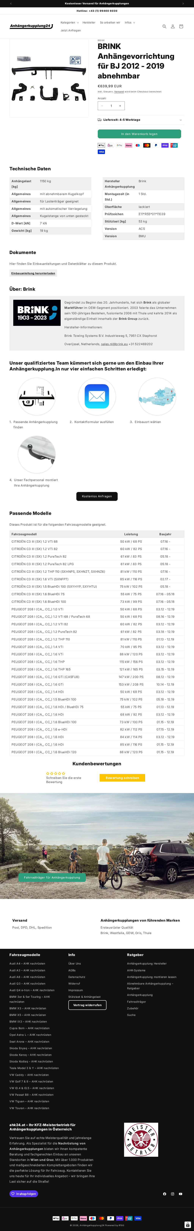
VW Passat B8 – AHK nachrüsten (31, 1094)
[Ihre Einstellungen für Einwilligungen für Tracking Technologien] (188, 1225)
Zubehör (132, 1008)
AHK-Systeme (136, 970)
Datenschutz (76, 976)
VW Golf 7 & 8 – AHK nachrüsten (31, 1081)
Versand (119, 91)
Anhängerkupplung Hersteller (147, 963)
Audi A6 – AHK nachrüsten (27, 976)
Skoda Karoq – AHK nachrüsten (30, 1054)
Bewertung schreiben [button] (122, 778)
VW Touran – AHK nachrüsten (29, 1108)
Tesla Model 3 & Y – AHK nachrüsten (34, 1068)
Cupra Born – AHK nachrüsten (29, 1028)
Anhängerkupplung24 (92, 1225)
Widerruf (74, 983)
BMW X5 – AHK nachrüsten (27, 1014)
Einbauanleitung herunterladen (33, 273)
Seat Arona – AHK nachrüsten (29, 1041)
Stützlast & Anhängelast (84, 996)
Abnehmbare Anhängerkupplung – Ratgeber (150, 986)
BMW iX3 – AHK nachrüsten (28, 1021)
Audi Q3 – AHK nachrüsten (27, 983)
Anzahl (102, 98)
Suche (131, 1014)
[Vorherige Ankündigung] (11, 3)
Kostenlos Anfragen (97, 496)
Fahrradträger (136, 1001)
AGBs (72, 970)
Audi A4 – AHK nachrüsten (27, 963)
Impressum (75, 990)
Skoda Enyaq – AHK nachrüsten (30, 1048)
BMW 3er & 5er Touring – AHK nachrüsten (29, 999)
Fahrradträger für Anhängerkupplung (52, 877)
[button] (69, 22)
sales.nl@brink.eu (114, 344)
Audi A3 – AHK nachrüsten (27, 970)
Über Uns (74, 963)
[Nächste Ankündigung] (183, 3)
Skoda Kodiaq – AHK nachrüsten (31, 1061)
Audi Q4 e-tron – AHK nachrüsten (32, 990)
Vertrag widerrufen (87, 1005)
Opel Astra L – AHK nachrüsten (30, 1034)
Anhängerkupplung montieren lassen (151, 976)
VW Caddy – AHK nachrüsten (29, 1074)
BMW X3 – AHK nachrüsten (27, 1008)
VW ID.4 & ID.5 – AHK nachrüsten (31, 1088)
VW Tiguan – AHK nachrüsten (29, 1101)
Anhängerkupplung (140, 994)
